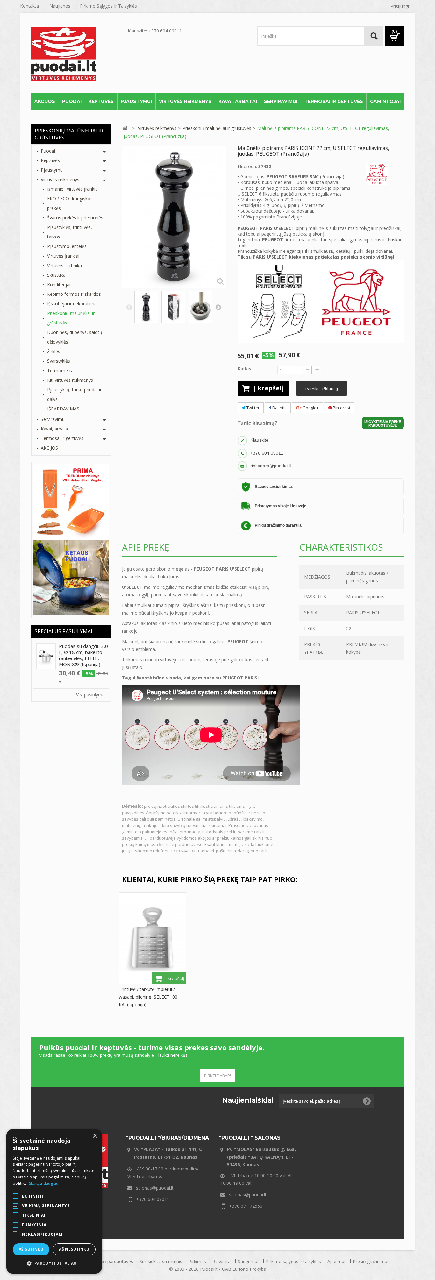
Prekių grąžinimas (371, 1261)
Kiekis (244, 369)
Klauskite (259, 440)
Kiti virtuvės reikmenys (70, 380)
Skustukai (57, 275)
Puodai (72, 101)
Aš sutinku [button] (31, 1249)
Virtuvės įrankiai (63, 256)
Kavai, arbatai (237, 101)
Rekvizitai (222, 1261)
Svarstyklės (58, 361)
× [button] (94, 1136)
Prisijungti (400, 6)
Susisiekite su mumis (161, 1261)
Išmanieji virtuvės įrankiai (73, 189)
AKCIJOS (44, 101)
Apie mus (337, 1261)
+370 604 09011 (266, 452)
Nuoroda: (247, 166)
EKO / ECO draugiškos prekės (70, 203)
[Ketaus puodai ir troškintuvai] (71, 577)
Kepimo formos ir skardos (74, 294)
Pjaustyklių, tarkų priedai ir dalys (74, 394)
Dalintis (279, 407)
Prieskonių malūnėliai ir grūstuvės (71, 318)
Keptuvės (101, 101)
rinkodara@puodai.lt (270, 465)
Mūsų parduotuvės (114, 1261)
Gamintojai (385, 101)
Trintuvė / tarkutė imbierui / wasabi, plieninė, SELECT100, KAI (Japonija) (149, 996)
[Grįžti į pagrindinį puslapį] (124, 128)
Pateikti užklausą (321, 389)
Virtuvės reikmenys (185, 101)
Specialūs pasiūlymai (63, 631)
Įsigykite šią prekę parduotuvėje (382, 423)
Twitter (253, 407)
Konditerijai (58, 284)
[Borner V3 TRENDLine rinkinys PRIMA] (71, 501)
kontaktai (30, 6)
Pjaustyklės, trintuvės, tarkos (69, 232)
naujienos (59, 6)
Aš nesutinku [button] (74, 1249)
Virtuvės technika (64, 265)
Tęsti (218, 307)
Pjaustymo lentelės (67, 246)
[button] (54, 1263)
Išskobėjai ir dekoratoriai (72, 304)
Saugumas (249, 1261)
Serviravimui (280, 101)
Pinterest (341, 407)
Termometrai (61, 370)
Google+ (310, 407)
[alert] (54, 1201)
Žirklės (53, 351)
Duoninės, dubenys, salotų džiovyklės (74, 337)
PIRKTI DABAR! (217, 1075)
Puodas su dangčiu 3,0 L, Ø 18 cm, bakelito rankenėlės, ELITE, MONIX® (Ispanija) (83, 655)
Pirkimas (198, 1261)
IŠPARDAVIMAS (63, 409)
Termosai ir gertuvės (333, 101)
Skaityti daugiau (44, 1183)
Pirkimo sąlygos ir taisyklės (108, 6)
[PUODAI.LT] (78, 54)
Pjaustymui (136, 101)
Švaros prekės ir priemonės (75, 218)
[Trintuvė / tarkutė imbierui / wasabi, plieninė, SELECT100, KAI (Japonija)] (152, 938)
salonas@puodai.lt (155, 1188)
